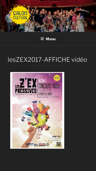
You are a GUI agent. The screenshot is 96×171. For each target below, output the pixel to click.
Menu (51, 39)
